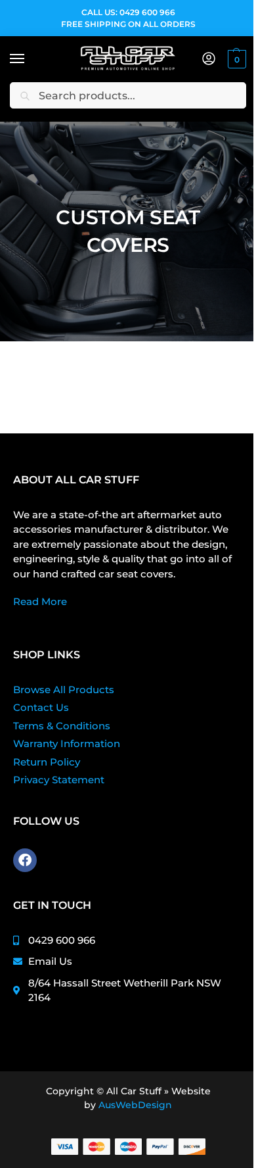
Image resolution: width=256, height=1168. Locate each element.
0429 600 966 (147, 12)
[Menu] (29, 59)
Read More (40, 601)
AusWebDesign (135, 1105)
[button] (235, 59)
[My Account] (209, 59)
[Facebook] (25, 860)
